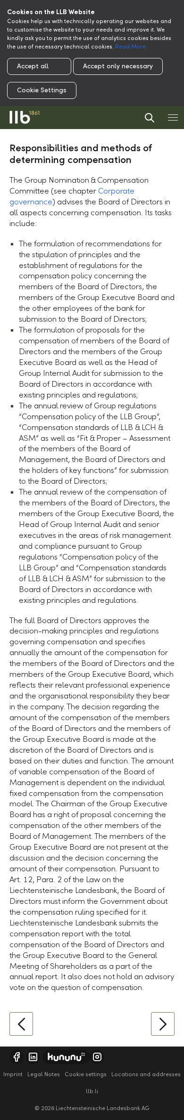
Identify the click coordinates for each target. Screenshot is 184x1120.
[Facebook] (16, 1057)
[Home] (24, 117)
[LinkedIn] (33, 1057)
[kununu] (66, 1057)
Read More (130, 46)
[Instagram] (97, 1057)
